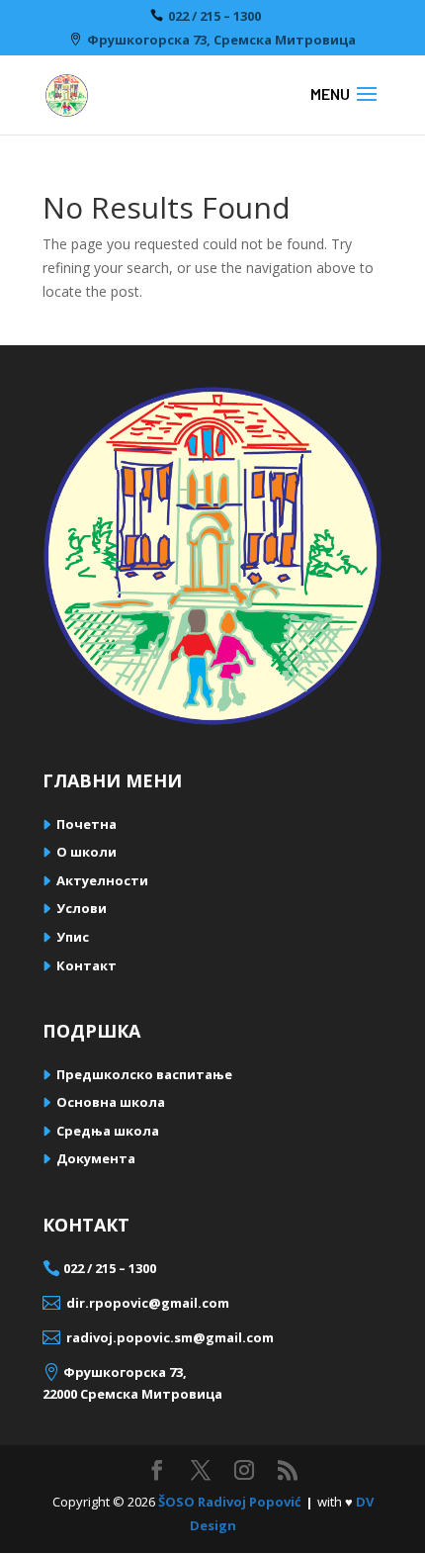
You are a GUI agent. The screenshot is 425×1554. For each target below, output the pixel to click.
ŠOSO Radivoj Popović (229, 1501)
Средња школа (107, 1131)
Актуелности (102, 880)
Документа (95, 1158)
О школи (86, 852)
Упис (72, 937)
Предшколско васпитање (144, 1074)
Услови (81, 908)
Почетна (86, 824)
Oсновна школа (110, 1102)
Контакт (86, 965)
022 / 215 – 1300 (214, 17)
